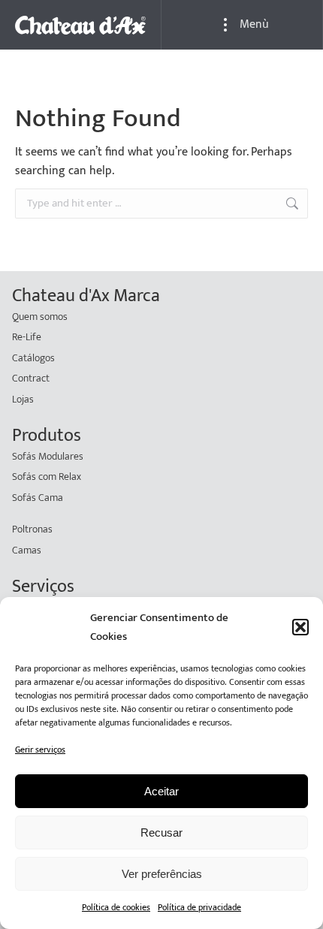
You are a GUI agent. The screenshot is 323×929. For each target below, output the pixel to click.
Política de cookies (116, 907)
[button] (300, 627)
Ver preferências (162, 873)
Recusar (161, 832)
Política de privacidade (199, 907)
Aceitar (161, 791)
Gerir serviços (40, 749)
